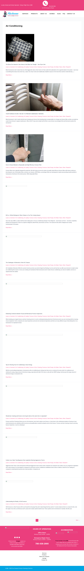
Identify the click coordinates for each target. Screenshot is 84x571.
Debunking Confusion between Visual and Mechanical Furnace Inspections (24, 313)
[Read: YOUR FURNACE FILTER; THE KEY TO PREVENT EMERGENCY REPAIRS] (34, 97)
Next (78, 520)
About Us (43, 13)
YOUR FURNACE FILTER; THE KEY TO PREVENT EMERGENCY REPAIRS (25, 113)
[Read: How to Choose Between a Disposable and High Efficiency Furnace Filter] (25, 148)
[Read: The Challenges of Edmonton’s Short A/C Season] (24, 247)
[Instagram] (17, 537)
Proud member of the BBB (61, 540)
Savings (52, 13)
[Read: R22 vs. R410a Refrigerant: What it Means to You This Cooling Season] (16, 198)
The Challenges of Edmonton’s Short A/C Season (18, 262)
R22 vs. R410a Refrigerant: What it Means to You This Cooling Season (23, 215)
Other (64, 67)
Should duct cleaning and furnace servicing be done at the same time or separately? (26, 416)
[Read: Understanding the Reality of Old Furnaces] (19, 489)
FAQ (64, 13)
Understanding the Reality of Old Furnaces (16, 501)
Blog (59, 13)
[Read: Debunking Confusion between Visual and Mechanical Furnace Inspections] (34, 296)
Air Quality (26, 67)
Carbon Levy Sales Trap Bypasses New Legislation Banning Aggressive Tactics (25, 460)
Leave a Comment (10, 67)
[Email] (19, 537)
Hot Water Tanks (58, 67)
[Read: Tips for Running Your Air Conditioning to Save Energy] (34, 348)
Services (25, 13)
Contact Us (71, 13)
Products (34, 13)
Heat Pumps (50, 67)
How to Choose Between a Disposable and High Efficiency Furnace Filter (23, 165)
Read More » (9, 75)
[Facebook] (15, 537)
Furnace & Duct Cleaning (35, 67)
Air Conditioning (19, 67)
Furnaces (44, 67)
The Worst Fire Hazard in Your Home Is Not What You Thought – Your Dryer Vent (25, 64)
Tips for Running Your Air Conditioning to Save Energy (19, 364)
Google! (18, 541)
